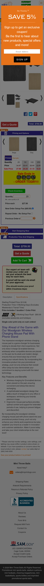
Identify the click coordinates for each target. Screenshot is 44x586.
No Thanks (22, 11)
